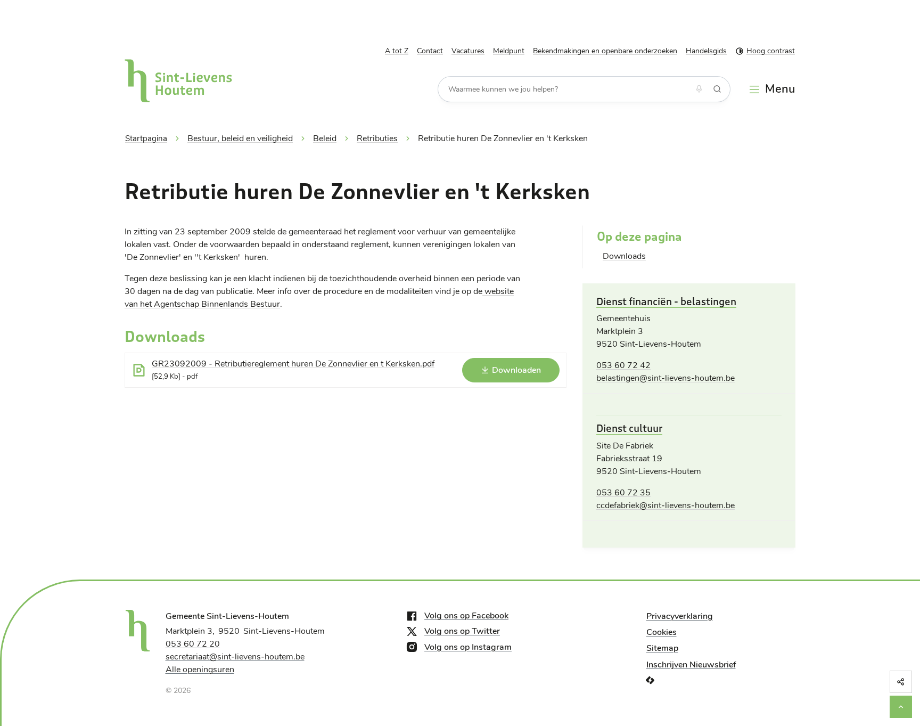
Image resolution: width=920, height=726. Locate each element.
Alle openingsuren (200, 669)
